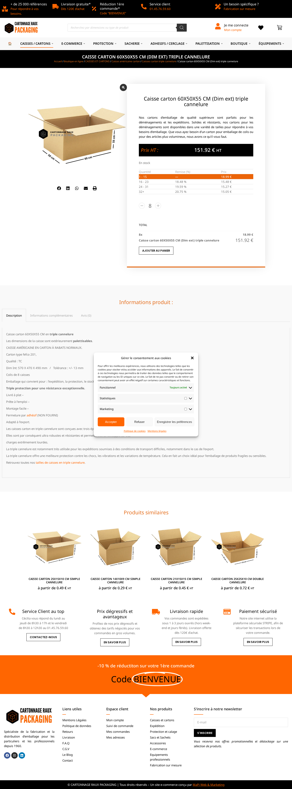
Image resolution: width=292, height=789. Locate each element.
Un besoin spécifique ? (241, 4)
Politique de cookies (135, 431)
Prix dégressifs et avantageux (115, 613)
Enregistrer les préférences (174, 422)
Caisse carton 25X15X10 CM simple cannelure (54, 580)
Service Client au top (43, 611)
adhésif (32, 415)
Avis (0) (86, 315)
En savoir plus (115, 642)
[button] (192, 358)
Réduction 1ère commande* (112, 6)
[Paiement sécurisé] (226, 612)
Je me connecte (236, 25)
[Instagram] (14, 755)
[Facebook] (7, 755)
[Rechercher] (182, 28)
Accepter (111, 422)
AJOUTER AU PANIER (156, 251)
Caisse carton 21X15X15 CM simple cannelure (176, 580)
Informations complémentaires (51, 315)
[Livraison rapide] (155, 612)
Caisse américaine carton (126, 61)
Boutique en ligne (73, 61)
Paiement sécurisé (258, 611)
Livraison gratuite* (76, 4)
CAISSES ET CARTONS (97, 61)
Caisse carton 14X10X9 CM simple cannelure (115, 580)
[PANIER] (279, 27)
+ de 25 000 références (29, 4)
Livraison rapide (186, 611)
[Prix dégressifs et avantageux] (83, 612)
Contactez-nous (43, 637)
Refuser (139, 422)
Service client (160, 4)
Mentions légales (157, 431)
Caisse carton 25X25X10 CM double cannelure (237, 580)
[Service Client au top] (12, 612)
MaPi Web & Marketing (208, 785)
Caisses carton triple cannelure (159, 61)
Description (14, 315)
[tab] (14, 315)
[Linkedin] (22, 755)
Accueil (58, 61)
